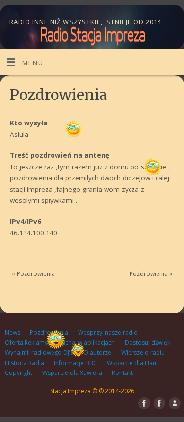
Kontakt (122, 373)
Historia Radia (24, 363)
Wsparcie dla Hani (132, 363)
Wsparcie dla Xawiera (72, 373)
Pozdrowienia (33, 274)
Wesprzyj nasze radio (108, 332)
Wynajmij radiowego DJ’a (39, 352)
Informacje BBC (75, 363)
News (12, 332)
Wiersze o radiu (143, 352)
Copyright (18, 373)
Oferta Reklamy (26, 342)
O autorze (97, 352)
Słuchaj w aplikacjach (86, 342)
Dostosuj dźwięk (147, 342)
